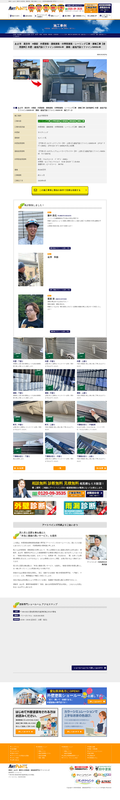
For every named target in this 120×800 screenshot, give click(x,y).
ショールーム (15, 751)
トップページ (15, 746)
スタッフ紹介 (15, 757)
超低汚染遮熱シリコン (45, 753)
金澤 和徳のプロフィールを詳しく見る (60, 289)
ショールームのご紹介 (106, 15)
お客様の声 (93, 16)
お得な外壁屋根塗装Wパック (71, 755)
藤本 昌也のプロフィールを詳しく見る (60, 248)
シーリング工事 (44, 121)
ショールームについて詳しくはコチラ (88, 668)
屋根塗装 (72, 121)
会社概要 (14, 749)
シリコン (41, 749)
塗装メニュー (55, 16)
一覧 (59, 468)
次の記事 (20, 468)
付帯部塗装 (56, 121)
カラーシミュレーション (95, 751)
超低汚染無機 (42, 755)
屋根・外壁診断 (93, 749)
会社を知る (28, 16)
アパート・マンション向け (70, 757)
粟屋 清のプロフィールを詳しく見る (60, 331)
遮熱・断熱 (42, 757)
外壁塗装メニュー (42, 746)
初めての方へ (16, 16)
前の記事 (99, 468)
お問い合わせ (15, 760)
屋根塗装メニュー (68, 746)
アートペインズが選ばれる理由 (20, 755)
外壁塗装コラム (80, 16)
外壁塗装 (64, 121)
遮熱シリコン (42, 751)
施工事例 (67, 16)
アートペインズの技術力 (42, 15)
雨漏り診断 (92, 746)
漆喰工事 (80, 121)
